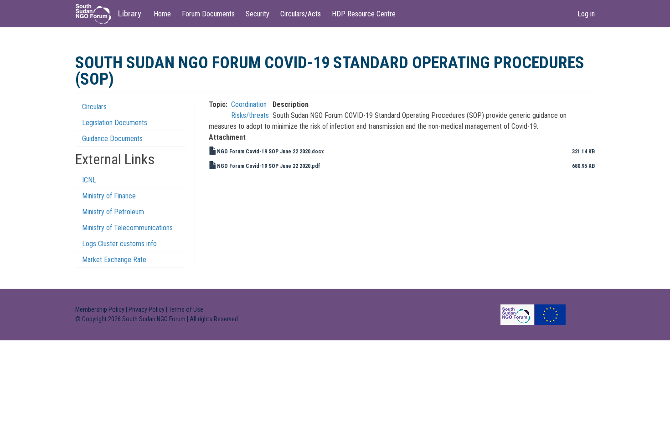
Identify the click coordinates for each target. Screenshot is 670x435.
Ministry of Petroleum (113, 211)
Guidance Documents (112, 138)
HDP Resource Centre (364, 14)
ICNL (89, 180)
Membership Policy (99, 309)
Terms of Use (186, 309)
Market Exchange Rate (114, 259)
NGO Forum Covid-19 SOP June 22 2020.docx (270, 151)
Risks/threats (250, 115)
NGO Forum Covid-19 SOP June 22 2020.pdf (268, 166)
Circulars (94, 106)
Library (129, 13)
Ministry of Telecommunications (127, 227)
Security (257, 14)
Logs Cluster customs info (119, 243)
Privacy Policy (147, 309)
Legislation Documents (114, 122)
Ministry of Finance (109, 196)
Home (162, 14)
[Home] (96, 14)
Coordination (249, 104)
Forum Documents (208, 14)
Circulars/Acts (300, 14)
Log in (586, 14)
